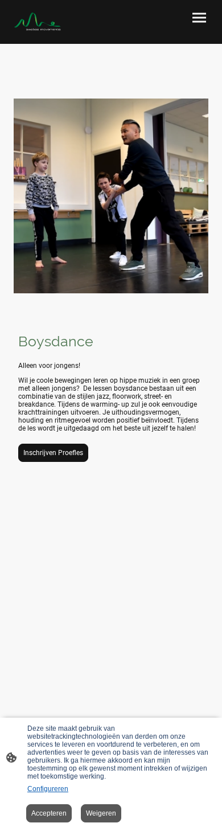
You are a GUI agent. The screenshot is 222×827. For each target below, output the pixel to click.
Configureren (47, 789)
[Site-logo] (37, 22)
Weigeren (101, 813)
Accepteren (49, 813)
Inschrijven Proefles (53, 453)
